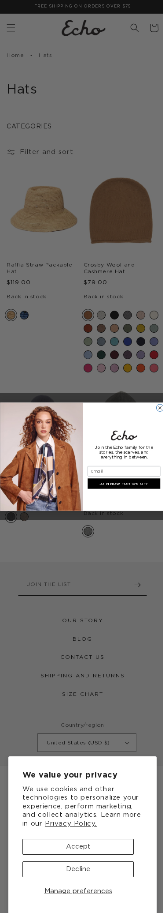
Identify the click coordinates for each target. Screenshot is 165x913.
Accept (78, 846)
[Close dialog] (156, 407)
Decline (78, 869)
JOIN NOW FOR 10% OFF (121, 483)
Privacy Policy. (71, 823)
